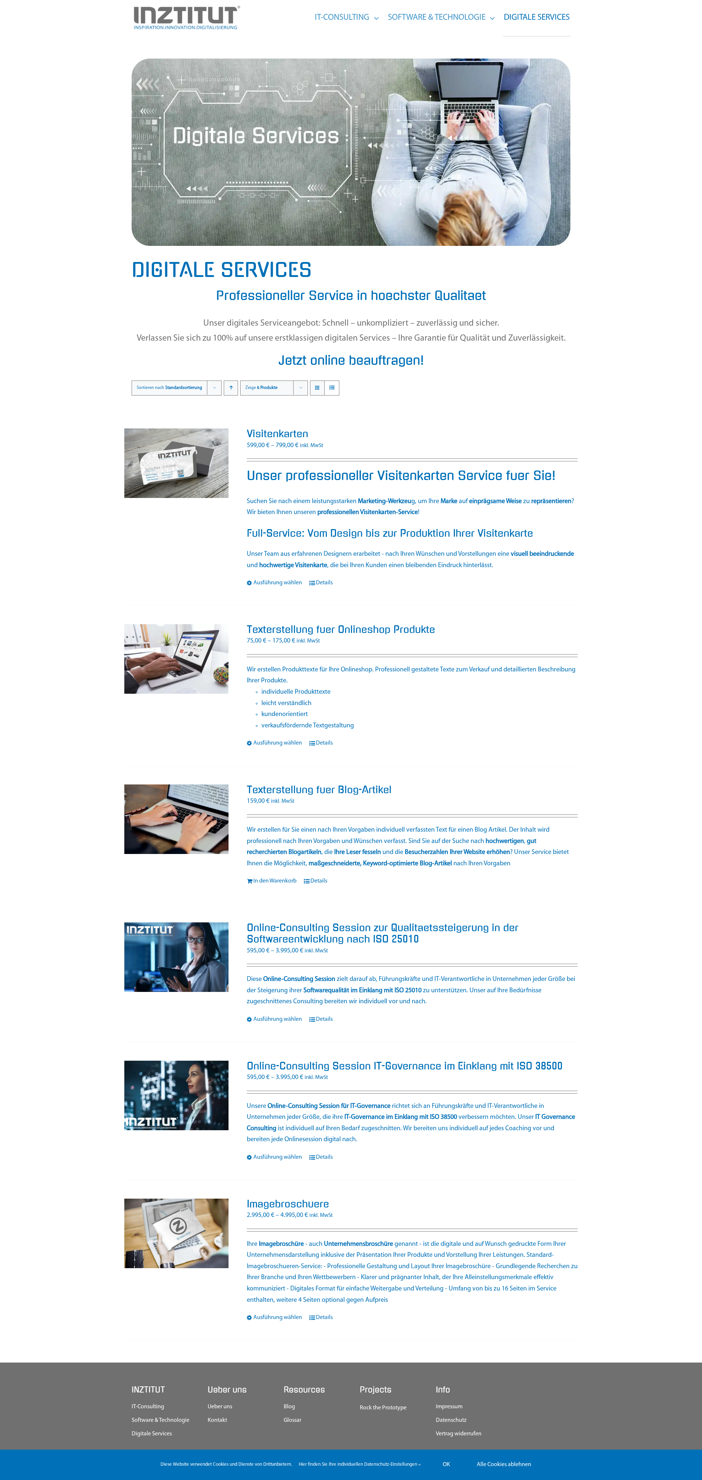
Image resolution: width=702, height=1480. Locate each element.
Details (324, 583)
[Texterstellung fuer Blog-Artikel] (176, 819)
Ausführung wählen (277, 583)
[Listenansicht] (332, 388)
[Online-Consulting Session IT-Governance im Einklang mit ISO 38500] (176, 1095)
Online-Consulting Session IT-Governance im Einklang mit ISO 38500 (405, 1066)
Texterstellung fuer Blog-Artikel (319, 790)
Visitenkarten (277, 434)
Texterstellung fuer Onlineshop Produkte (341, 629)
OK (446, 1465)
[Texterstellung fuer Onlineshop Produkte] (176, 659)
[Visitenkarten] (176, 463)
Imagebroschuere (288, 1204)
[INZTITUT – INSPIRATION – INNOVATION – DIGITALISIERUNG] (186, 7)
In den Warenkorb (275, 881)
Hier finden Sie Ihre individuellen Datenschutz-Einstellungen (358, 1464)
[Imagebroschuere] (176, 1233)
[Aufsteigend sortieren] (231, 388)
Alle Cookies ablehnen (504, 1465)
